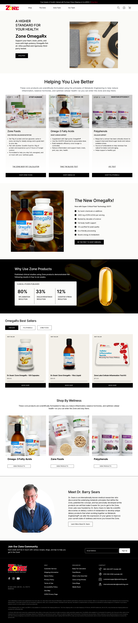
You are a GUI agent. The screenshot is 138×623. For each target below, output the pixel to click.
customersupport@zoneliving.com (115, 579)
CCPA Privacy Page (51, 594)
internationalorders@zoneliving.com (115, 584)
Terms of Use (48, 583)
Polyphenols (27, 328)
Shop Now (94, 2)
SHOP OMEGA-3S (69, 175)
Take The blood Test (69, 167)
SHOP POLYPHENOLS (112, 175)
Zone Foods (44, 328)
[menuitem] (30, 7)
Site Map (47, 590)
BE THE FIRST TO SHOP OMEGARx (89, 242)
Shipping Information (51, 572)
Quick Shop (25, 385)
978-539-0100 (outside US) (113, 574)
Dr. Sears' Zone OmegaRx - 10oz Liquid (66, 375)
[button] (30, 8)
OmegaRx (12, 328)
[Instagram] (13, 578)
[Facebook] (9, 578)
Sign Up (124, 551)
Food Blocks (76, 572)
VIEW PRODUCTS (19, 466)
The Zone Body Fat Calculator (25, 167)
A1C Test (112, 167)
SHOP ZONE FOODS (25, 175)
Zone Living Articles (79, 579)
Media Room (76, 587)
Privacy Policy (49, 579)
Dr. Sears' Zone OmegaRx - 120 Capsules (23, 375)
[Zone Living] (12, 7)
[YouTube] (18, 578)
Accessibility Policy (51, 587)
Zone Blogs (76, 583)
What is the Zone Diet (79, 576)
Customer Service (50, 569)
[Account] (124, 7)
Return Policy (48, 576)
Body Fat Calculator (79, 569)
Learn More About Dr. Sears (80, 524)
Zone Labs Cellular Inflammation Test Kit (110, 375)
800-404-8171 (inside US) (112, 569)
